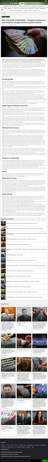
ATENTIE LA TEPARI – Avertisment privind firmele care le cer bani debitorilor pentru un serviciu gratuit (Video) (24, 228)
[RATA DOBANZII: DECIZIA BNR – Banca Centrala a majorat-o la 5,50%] (3, 244)
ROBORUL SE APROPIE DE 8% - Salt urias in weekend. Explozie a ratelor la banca (19, 270)
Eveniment (10, 8)
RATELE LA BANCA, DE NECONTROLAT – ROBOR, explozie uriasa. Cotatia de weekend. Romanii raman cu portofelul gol (26, 265)
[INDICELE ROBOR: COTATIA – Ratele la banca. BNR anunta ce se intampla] (3, 276)
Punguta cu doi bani (28, 10)
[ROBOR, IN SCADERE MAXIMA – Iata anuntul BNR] (3, 255)
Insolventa (12, 10)
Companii (37, 8)
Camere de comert (23, 8)
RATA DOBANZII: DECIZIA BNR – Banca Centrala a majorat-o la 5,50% (17, 244)
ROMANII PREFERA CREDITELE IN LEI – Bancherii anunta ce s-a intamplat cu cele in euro (21, 239)
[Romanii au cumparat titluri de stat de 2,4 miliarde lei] (24, 391)
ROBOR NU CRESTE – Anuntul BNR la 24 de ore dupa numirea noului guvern (18, 286)
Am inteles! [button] (45, 460)
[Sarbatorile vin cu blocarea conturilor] (24, 314)
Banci (18, 8)
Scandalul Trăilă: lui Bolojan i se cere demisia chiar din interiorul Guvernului (15, 456)
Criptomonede (42, 8)
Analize (5, 8)
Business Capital (18, 10)
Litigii (14, 8)
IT (22, 10)
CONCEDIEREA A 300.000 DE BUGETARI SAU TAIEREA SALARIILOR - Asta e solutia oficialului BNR (22, 281)
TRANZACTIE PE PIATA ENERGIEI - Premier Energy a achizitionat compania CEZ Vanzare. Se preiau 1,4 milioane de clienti (39, 351)
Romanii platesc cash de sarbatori (23, 349)
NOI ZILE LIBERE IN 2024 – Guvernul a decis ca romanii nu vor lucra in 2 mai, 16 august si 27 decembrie (8, 428)
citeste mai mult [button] (28, 460)
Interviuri (35, 10)
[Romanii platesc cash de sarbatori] (24, 341)
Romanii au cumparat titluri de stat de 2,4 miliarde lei (23, 400)
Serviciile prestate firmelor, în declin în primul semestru (11, 452)
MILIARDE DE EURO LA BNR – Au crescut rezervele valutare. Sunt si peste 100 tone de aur (21, 260)
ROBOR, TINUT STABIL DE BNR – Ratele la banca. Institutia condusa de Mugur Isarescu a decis (21, 223)
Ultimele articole (5, 304)
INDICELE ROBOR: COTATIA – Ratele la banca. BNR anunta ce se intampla (18, 276)
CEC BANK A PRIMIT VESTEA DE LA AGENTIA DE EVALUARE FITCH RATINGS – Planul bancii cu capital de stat (24, 297)
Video (39, 10)
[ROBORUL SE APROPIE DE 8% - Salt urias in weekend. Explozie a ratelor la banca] (3, 271)
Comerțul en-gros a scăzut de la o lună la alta (9, 454)
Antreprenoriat (31, 8)
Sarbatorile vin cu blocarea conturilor (22, 323)
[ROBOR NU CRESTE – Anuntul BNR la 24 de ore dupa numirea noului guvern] (3, 286)
